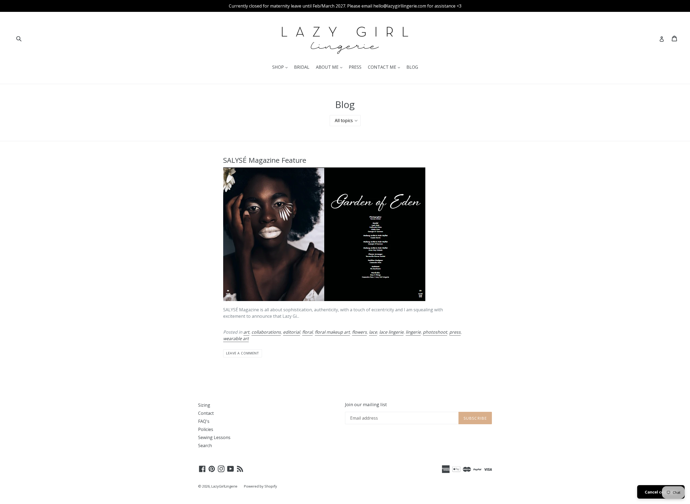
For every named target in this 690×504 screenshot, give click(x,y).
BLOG (412, 67)
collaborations (266, 332)
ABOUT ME (330, 67)
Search (205, 445)
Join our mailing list (366, 404)
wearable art (236, 338)
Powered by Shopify (260, 486)
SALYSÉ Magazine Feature (264, 160)
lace (373, 332)
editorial (291, 332)
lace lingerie (391, 332)
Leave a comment (242, 353)
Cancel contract (661, 492)
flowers (359, 332)
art (246, 332)
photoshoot (435, 332)
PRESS (355, 67)
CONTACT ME (385, 67)
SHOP (281, 67)
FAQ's (203, 421)
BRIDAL (301, 67)
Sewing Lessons (214, 437)
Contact (206, 413)
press (455, 332)
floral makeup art (332, 332)
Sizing (204, 405)
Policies (205, 429)
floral (307, 332)
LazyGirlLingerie (224, 486)
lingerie (413, 332)
